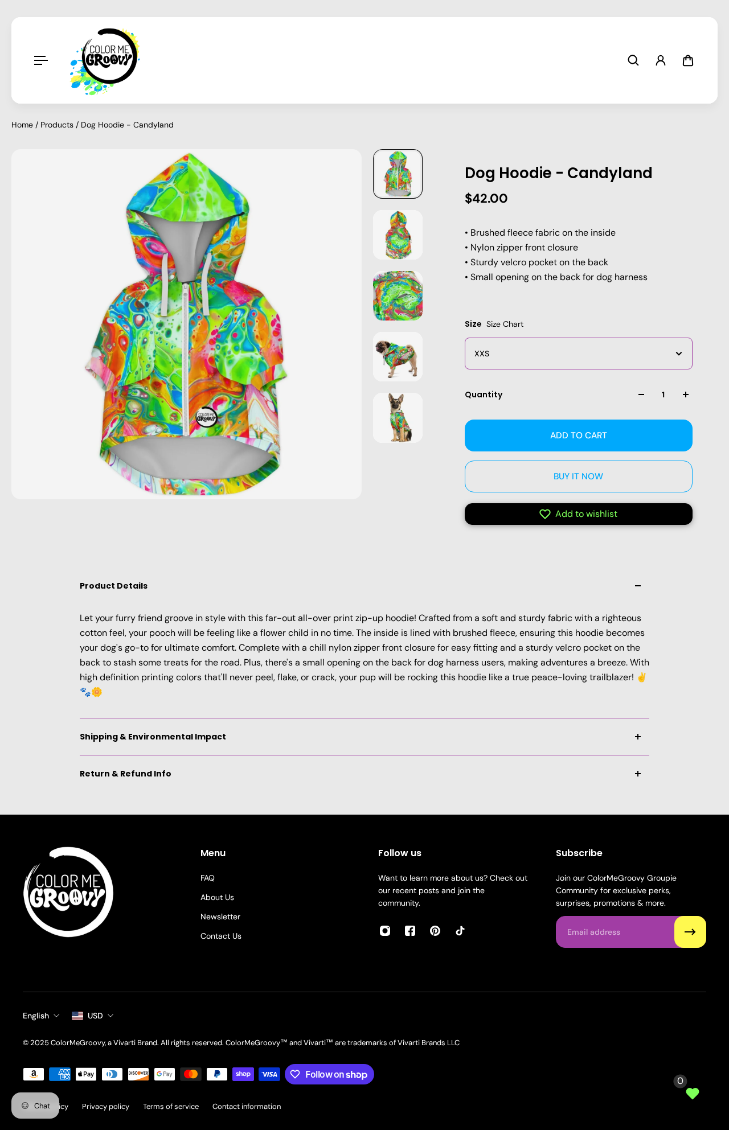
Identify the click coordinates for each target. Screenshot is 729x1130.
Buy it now (578, 476)
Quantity (483, 394)
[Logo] (108, 60)
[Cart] (688, 60)
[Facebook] (410, 930)
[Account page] (660, 60)
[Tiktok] (460, 930)
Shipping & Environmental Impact (153, 736)
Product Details (114, 585)
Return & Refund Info (125, 773)
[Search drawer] (633, 60)
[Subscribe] (690, 932)
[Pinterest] (435, 930)
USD (95, 1015)
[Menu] (41, 60)
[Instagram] (385, 930)
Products (58, 125)
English (36, 1015)
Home (23, 125)
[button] (579, 514)
